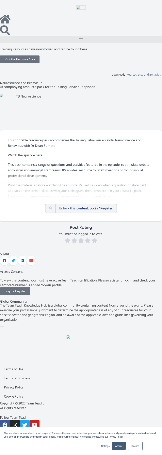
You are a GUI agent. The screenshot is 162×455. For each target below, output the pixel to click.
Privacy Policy (14, 387)
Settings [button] (105, 445)
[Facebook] (5, 425)
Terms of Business (17, 378)
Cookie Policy (13, 396)
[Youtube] (35, 425)
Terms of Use (13, 369)
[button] (81, 39)
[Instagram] (15, 425)
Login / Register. (101, 208)
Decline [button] (135, 445)
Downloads (118, 74)
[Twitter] (25, 425)
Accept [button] (118, 445)
